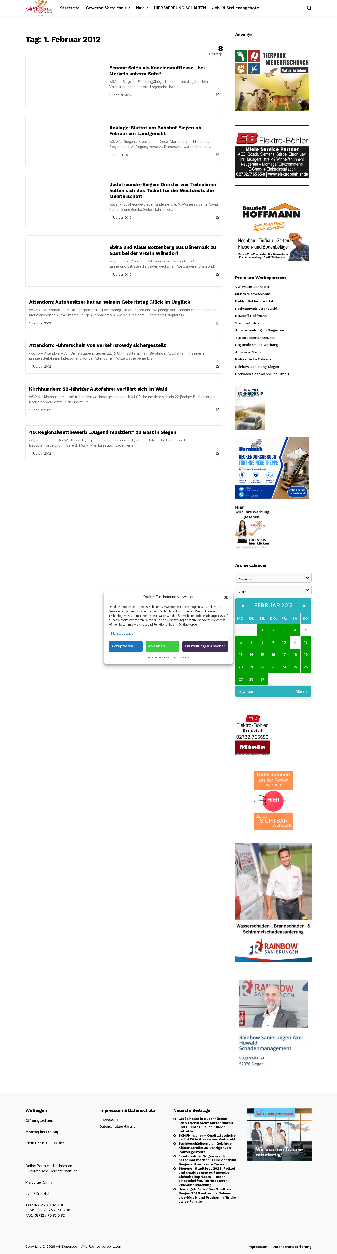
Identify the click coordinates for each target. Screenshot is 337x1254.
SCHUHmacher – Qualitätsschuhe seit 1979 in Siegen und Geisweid (207, 1137)
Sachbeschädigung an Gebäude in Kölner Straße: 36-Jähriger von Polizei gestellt (207, 1147)
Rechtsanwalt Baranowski (256, 308)
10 (284, 642)
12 (305, 642)
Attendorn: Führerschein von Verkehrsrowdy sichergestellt (97, 345)
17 (284, 654)
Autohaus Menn (248, 352)
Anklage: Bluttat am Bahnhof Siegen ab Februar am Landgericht (155, 130)
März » (302, 691)
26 (306, 667)
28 (251, 679)
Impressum (186, 657)
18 (295, 654)
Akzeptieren (122, 646)
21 (251, 667)
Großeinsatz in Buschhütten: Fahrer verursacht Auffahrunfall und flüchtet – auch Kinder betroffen (205, 1125)
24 (284, 667)
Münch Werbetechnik (252, 294)
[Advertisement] (124, 497)
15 (262, 654)
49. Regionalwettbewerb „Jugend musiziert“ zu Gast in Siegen (102, 432)
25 (295, 667)
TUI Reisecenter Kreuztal (255, 338)
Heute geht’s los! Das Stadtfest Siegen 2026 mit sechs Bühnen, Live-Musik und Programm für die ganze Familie (207, 1195)
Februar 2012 (273, 605)
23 (273, 667)
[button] (226, 596)
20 (241, 667)
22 (262, 667)
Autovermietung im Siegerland (260, 330)
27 (241, 679)
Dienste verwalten (123, 633)
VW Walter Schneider (252, 287)
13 (240, 654)
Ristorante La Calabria (253, 359)
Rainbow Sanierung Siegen (257, 367)
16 (273, 654)
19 (306, 654)
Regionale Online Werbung (256, 345)
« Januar (246, 691)
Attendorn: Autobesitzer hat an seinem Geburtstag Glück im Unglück (109, 302)
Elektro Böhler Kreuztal (254, 301)
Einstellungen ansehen (205, 646)
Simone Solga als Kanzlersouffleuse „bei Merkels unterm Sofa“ (156, 71)
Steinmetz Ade (247, 323)
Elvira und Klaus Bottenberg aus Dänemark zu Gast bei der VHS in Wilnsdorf (162, 250)
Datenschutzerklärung (161, 657)
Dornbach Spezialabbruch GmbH (262, 374)
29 (262, 679)
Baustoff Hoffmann (251, 316)
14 (251, 654)
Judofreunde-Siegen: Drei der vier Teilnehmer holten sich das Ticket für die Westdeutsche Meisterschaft (162, 190)
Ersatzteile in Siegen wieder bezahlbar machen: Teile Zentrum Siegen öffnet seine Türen (207, 1160)
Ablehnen (156, 646)
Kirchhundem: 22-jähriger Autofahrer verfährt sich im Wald (98, 389)
